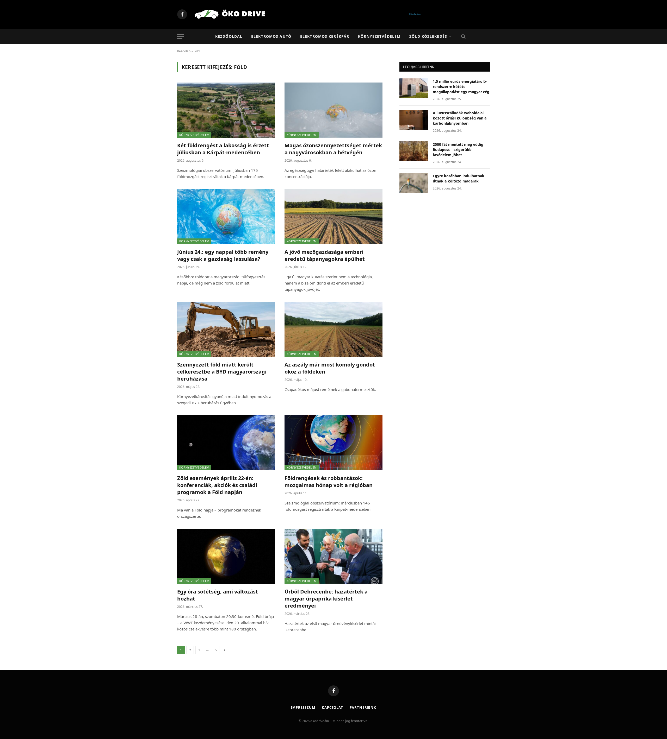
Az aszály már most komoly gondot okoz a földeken (330, 368)
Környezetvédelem (379, 36)
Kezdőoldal (228, 36)
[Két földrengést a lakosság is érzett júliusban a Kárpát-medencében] (226, 110)
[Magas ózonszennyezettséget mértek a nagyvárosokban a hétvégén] (333, 110)
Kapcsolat (332, 707)
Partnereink (363, 707)
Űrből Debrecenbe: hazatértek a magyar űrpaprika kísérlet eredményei (326, 598)
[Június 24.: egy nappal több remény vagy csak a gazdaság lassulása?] (226, 216)
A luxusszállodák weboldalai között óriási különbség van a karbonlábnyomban (459, 118)
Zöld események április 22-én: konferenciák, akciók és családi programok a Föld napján (217, 485)
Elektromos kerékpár (324, 36)
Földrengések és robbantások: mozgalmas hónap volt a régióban (329, 482)
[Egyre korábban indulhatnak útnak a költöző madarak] (413, 183)
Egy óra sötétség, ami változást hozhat (217, 595)
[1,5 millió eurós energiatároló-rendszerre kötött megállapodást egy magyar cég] (413, 88)
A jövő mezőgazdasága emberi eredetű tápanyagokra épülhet (325, 255)
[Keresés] (463, 36)
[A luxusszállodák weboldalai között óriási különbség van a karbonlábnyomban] (413, 120)
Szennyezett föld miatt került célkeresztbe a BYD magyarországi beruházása (222, 371)
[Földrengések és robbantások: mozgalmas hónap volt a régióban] (333, 442)
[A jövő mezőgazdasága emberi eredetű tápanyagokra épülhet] (333, 216)
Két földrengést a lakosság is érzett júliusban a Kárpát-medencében (223, 149)
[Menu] (180, 36)
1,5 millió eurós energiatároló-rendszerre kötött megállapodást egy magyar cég (461, 86)
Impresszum (303, 707)
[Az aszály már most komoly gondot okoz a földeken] (333, 329)
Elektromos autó (271, 36)
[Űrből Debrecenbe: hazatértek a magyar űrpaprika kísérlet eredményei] (333, 556)
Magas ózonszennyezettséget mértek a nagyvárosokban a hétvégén (333, 149)
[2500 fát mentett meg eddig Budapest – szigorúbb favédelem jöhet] (413, 151)
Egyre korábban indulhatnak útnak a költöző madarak (458, 178)
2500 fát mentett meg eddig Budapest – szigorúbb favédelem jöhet (458, 149)
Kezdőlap (183, 51)
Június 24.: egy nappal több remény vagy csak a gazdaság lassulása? (222, 255)
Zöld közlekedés (428, 36)
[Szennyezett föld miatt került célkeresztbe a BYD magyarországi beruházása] (226, 329)
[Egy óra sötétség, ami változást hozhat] (226, 556)
